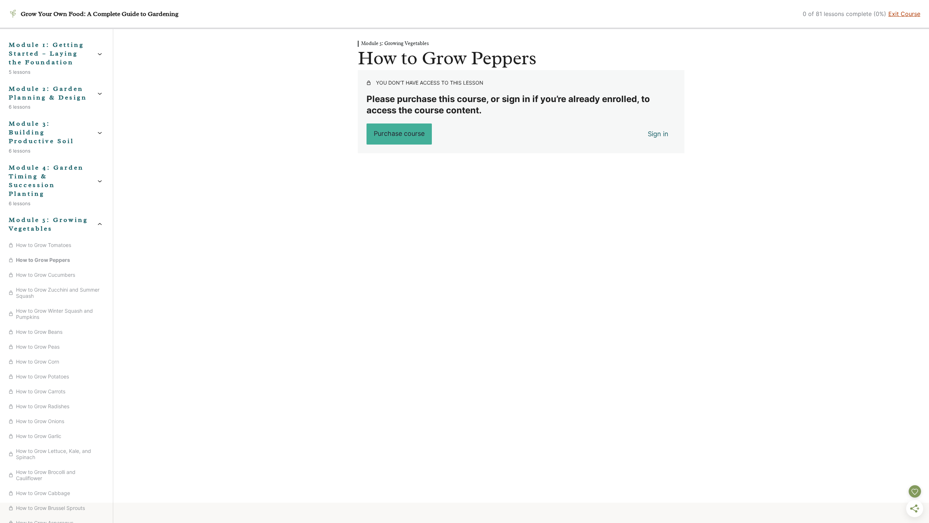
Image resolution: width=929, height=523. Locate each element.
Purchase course (399, 133)
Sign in (658, 134)
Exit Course (904, 13)
